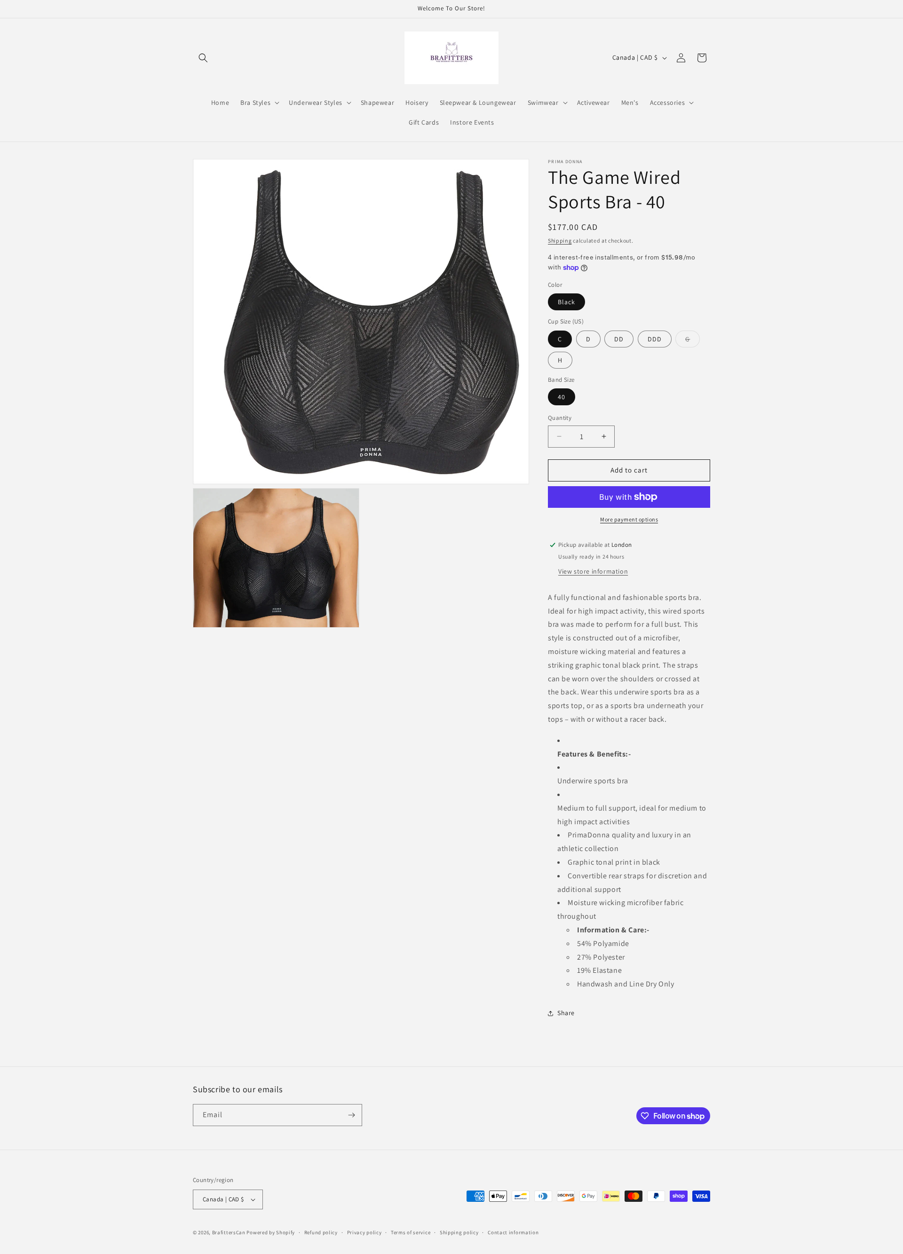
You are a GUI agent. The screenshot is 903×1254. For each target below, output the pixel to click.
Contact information (513, 1232)
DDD (655, 339)
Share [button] (566, 1013)
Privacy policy (364, 1232)
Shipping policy (459, 1232)
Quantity (559, 418)
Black (566, 302)
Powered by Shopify (270, 1232)
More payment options (629, 519)
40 (561, 397)
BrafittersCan (229, 1232)
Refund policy (321, 1232)
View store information (593, 571)
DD (619, 339)
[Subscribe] (351, 1115)
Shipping (560, 240)
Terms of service (410, 1232)
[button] (203, 57)
